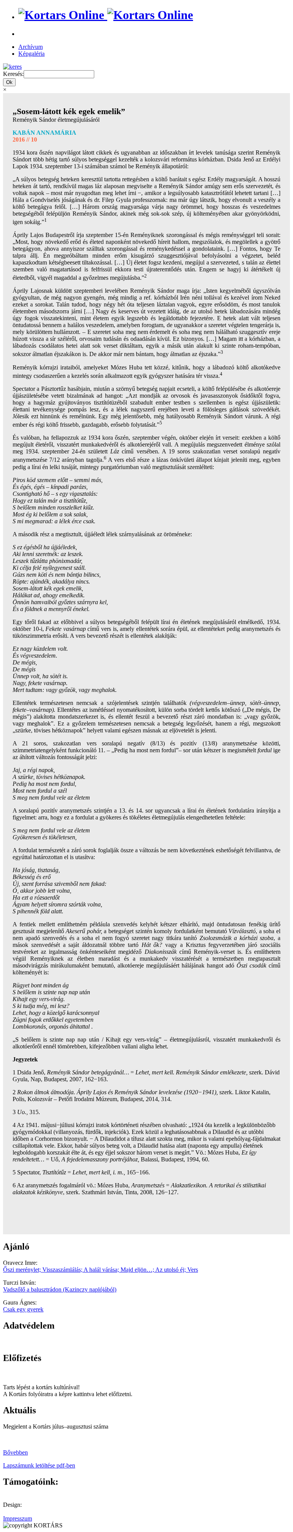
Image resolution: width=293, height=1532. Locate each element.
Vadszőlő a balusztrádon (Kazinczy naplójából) (59, 1289)
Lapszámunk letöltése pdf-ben (39, 1465)
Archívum (30, 47)
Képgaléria (31, 53)
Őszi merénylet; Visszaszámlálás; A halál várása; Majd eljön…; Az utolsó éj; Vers (100, 1269)
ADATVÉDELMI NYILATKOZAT (47, 1341)
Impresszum (17, 1518)
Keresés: (13, 74)
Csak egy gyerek (23, 1309)
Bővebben (15, 1452)
